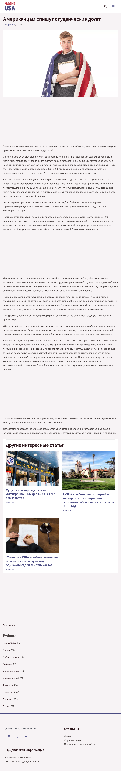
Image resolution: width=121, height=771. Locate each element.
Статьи (68, 736)
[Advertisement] (60, 122)
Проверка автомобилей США (79, 744)
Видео (6, 650)
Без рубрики (9, 643)
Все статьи (9, 625)
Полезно (7, 699)
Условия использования (18, 757)
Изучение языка (11, 671)
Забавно (7, 664)
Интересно (9, 24)
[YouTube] (26, 736)
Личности (8, 685)
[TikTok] (17, 736)
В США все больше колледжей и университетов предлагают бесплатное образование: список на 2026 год (88, 500)
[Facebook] (9, 736)
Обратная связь (72, 740)
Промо (6, 706)
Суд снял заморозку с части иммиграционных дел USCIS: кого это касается (30, 494)
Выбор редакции (12, 657)
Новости (10, 502)
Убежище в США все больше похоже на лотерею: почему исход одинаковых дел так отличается (32, 561)
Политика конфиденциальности (22, 761)
